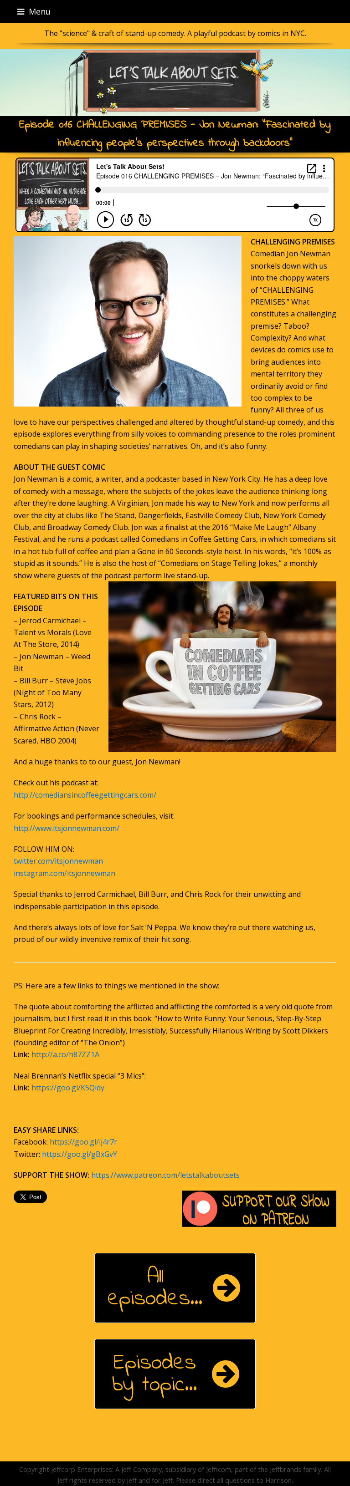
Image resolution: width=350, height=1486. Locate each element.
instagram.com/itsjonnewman (64, 873)
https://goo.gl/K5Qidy (67, 1088)
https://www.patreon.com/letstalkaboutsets (165, 1175)
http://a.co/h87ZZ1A (65, 1054)
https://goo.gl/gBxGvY (79, 1154)
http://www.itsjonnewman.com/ (66, 828)
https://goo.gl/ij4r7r (83, 1142)
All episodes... (155, 1288)
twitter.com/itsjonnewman (58, 861)
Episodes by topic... (154, 1374)
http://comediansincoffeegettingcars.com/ (85, 795)
